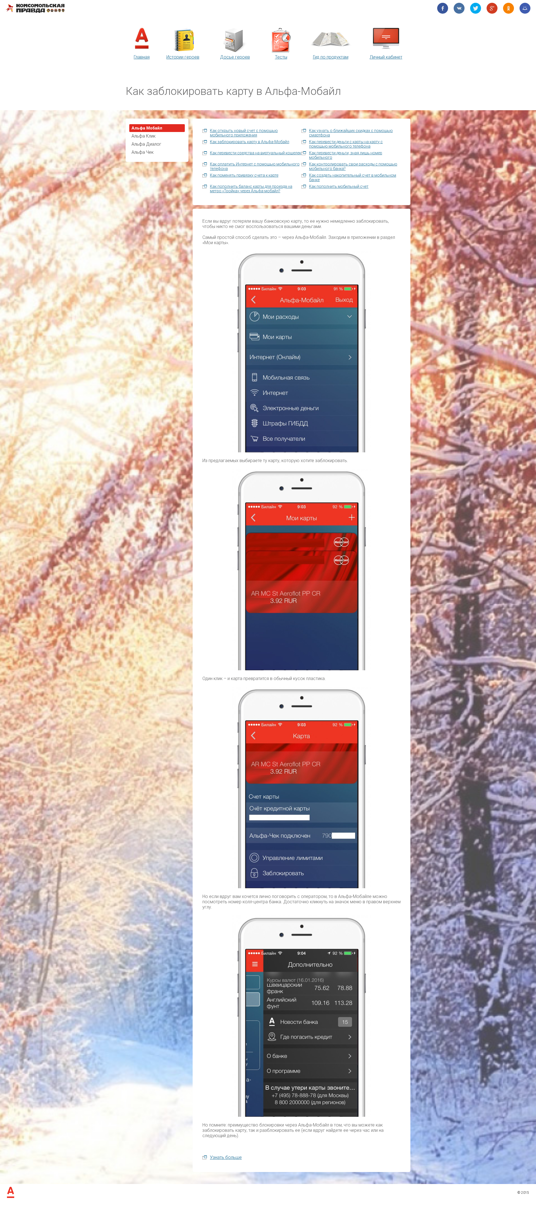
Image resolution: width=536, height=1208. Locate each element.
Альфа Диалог (146, 144)
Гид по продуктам (330, 57)
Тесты (281, 57)
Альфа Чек (142, 152)
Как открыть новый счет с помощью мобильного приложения (244, 132)
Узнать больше (226, 1157)
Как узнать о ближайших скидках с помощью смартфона (351, 132)
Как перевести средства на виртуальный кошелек (255, 153)
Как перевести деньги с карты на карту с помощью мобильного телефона (346, 144)
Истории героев (182, 57)
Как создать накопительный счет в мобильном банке (352, 177)
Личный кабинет (386, 57)
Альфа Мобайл (146, 128)
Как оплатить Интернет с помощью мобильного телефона (255, 166)
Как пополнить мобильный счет (338, 186)
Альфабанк (10, 1192)
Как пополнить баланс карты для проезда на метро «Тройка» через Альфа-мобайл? (251, 188)
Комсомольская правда (35, 8)
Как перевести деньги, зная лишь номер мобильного (345, 155)
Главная (142, 57)
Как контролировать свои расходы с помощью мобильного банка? (353, 166)
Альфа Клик (143, 136)
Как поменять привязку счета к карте (244, 175)
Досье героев (235, 57)
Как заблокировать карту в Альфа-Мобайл (249, 142)
